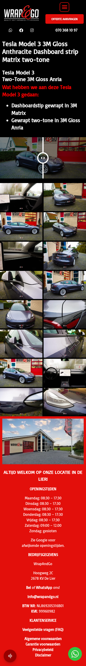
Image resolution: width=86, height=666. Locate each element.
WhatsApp (44, 587)
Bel (28, 587)
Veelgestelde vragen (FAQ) (43, 629)
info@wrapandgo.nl (43, 596)
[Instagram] (32, 30)
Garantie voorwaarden (43, 644)
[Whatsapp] (10, 30)
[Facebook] (21, 30)
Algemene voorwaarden (43, 638)
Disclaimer (43, 655)
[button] (64, 7)
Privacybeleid (43, 649)
